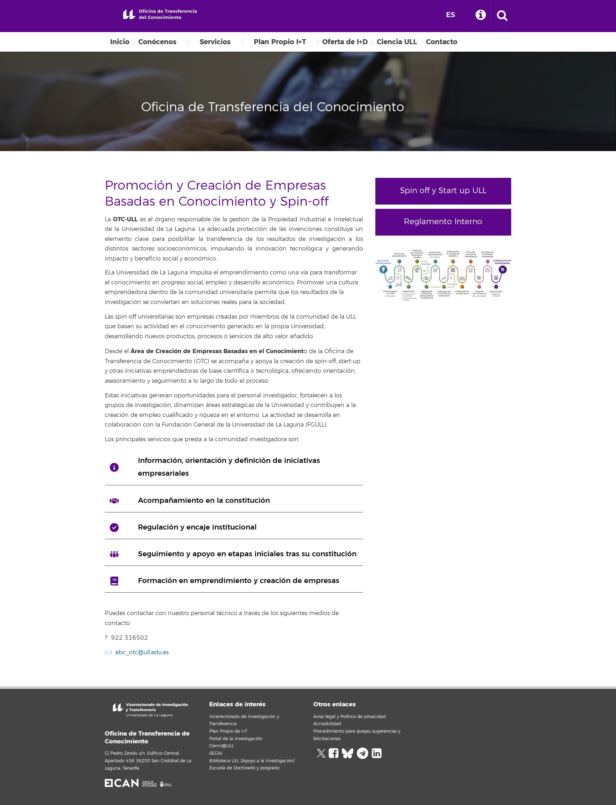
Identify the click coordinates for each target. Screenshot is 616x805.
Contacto (441, 41)
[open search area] (502, 16)
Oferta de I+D (345, 41)
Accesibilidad (327, 724)
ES (450, 14)
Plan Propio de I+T (228, 731)
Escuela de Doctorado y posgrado (244, 768)
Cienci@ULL (221, 746)
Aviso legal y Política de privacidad (349, 716)
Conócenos (157, 41)
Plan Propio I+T (280, 41)
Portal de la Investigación (235, 739)
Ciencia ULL (397, 41)
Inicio (119, 41)
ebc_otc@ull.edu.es (142, 652)
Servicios (215, 41)
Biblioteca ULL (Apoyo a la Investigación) (252, 761)
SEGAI (215, 753)
